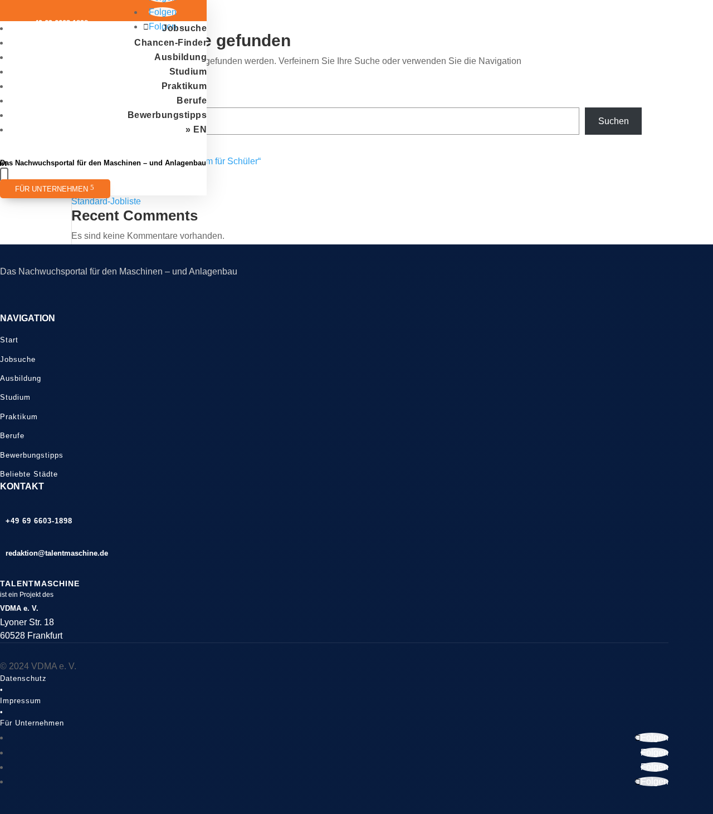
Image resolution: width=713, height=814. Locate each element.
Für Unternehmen (52, 189)
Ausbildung (180, 57)
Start (9, 340)
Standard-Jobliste (106, 201)
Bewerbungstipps (167, 115)
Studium (188, 71)
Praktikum (184, 86)
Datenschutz (23, 678)
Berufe (192, 100)
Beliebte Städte (29, 474)
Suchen (613, 121)
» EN (196, 129)
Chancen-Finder (170, 42)
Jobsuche (184, 28)
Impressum (20, 701)
